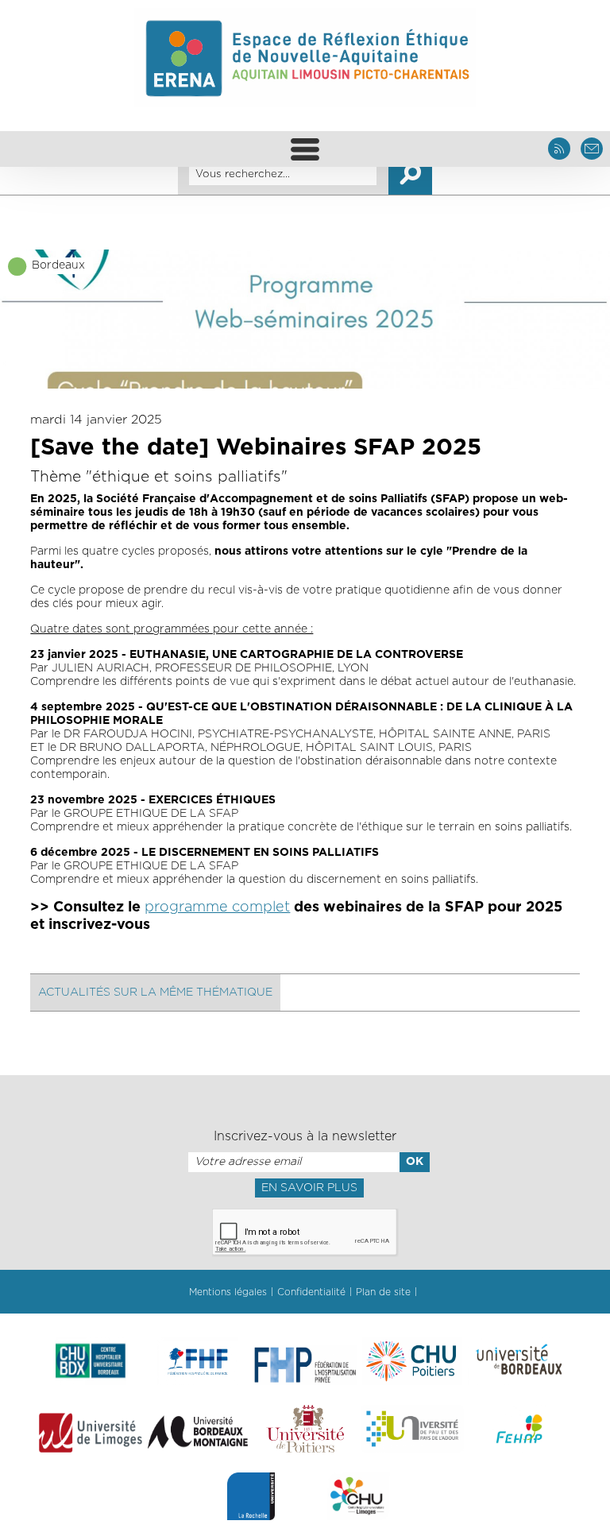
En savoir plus (309, 1188)
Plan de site (383, 1292)
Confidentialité (311, 1292)
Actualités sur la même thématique (155, 992)
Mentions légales (228, 1292)
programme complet (217, 907)
